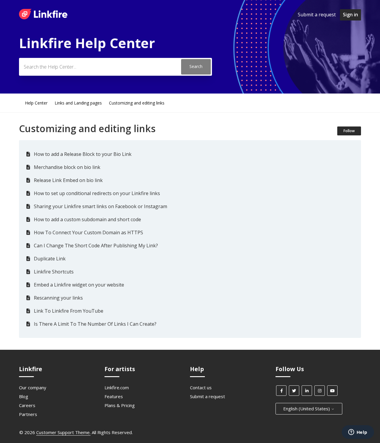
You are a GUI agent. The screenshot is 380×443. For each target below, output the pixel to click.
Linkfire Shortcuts (54, 271)
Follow (349, 130)
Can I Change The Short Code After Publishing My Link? (96, 245)
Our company (32, 387)
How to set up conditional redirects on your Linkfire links (97, 193)
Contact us (201, 387)
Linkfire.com (116, 387)
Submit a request (317, 14)
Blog (23, 396)
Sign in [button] (350, 14)
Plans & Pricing (119, 405)
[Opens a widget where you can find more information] (357, 432)
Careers (27, 405)
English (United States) (307, 409)
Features (113, 396)
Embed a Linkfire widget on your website (79, 284)
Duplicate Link (50, 258)
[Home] (43, 17)
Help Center (36, 103)
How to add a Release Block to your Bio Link (83, 154)
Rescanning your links (58, 298)
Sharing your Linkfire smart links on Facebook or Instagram (100, 206)
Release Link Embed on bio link (68, 180)
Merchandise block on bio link (67, 167)
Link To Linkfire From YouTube (68, 311)
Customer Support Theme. (63, 432)
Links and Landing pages (78, 103)
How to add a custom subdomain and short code (87, 219)
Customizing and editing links (136, 103)
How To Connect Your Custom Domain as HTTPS (88, 232)
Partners (28, 414)
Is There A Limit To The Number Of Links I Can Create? (95, 324)
